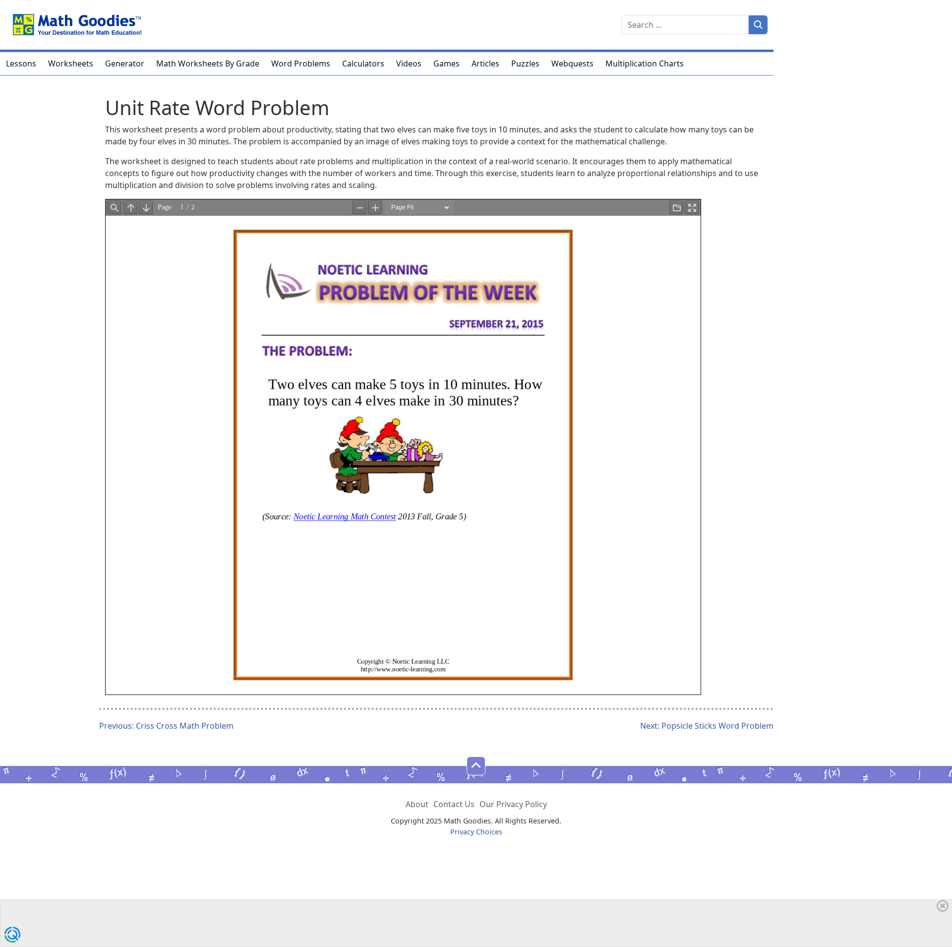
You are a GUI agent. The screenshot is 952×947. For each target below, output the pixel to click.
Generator (124, 63)
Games (446, 63)
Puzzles (525, 63)
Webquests (572, 63)
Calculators (363, 63)
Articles (485, 63)
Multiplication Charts (644, 63)
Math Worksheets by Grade (207, 63)
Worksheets (70, 63)
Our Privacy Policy (513, 804)
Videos (408, 63)
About (417, 804)
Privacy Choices (476, 831)
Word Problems (300, 63)
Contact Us (454, 804)
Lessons (21, 63)
